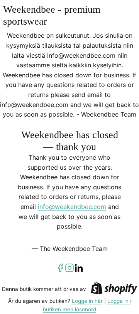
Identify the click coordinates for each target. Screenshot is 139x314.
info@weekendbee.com (72, 206)
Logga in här (87, 301)
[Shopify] (114, 289)
